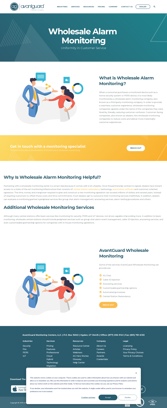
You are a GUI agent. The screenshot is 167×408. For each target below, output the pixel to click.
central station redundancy (86, 189)
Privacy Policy (130, 349)
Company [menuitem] (113, 7)
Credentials (102, 359)
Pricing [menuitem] (101, 7)
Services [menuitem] (75, 7)
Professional (52, 352)
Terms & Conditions (133, 356)
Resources (78, 341)
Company (101, 341)
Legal (125, 341)
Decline (128, 397)
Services (50, 341)
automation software (123, 189)
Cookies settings (88, 397)
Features (50, 349)
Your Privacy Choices (133, 352)
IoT (24, 356)
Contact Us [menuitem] (127, 7)
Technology (52, 362)
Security (27, 346)
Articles (76, 349)
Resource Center (81, 346)
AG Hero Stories (81, 356)
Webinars (77, 352)
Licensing (127, 346)
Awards (100, 356)
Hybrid (49, 359)
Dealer (142, 7)
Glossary (77, 359)
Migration (51, 366)
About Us (101, 346)
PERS (25, 352)
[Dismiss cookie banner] (136, 373)
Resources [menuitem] (88, 7)
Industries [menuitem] (62, 7)
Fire (24, 349)
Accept (108, 397)
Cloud (49, 356)
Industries (28, 341)
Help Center (79, 362)
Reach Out (108, 305)
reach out (135, 148)
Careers (100, 349)
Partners (101, 352)
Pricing (49, 346)
